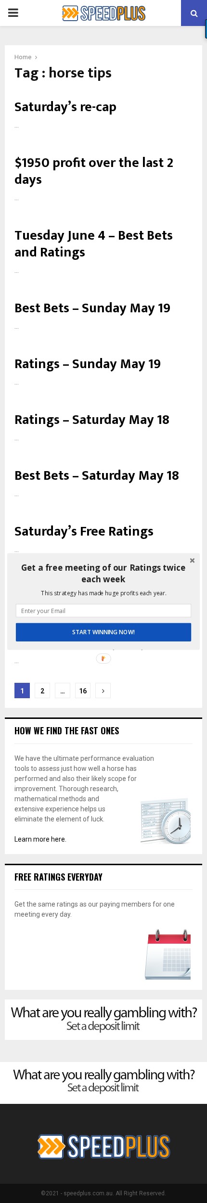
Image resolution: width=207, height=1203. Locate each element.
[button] (103, 573)
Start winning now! (103, 632)
